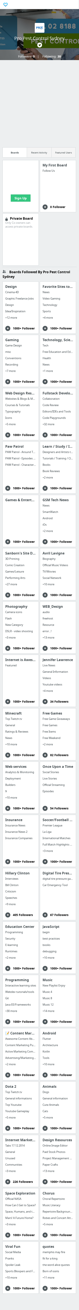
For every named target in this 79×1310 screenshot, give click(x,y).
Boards (15, 152)
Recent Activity (39, 152)
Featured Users (63, 152)
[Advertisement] (39, 102)
